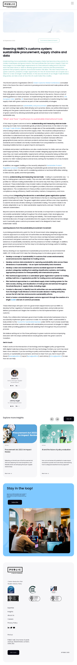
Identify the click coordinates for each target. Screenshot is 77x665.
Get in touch (13, 652)
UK (22, 99)
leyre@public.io (32, 356)
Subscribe (15, 502)
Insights (10, 612)
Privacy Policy (12, 623)
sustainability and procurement (34, 106)
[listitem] (20, 450)
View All (68, 419)
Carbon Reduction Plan (15, 581)
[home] (10, 4)
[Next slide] (57, 419)
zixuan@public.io (15, 356)
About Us (11, 615)
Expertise (11, 608)
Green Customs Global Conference (46, 83)
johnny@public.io (55, 356)
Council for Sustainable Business (29, 322)
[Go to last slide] (52, 419)
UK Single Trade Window (12, 128)
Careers (10, 619)
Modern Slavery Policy (15, 584)
